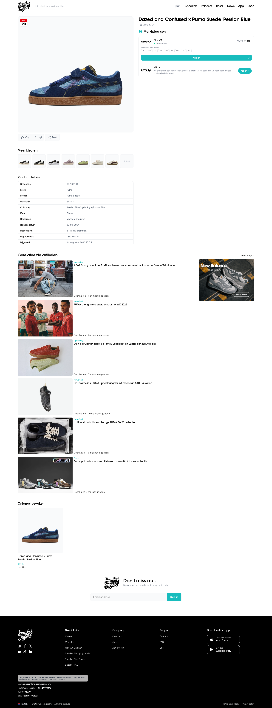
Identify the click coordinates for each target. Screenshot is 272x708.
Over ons (117, 636)
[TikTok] (24, 651)
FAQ (162, 642)
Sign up (174, 597)
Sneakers (191, 6)
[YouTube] (19, 651)
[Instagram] (19, 646)
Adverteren (118, 647)
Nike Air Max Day (73, 647)
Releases (206, 6)
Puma (69, 189)
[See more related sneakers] (126, 161)
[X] (30, 646)
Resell (219, 6)
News (230, 6)
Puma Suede (73, 195)
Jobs (114, 642)
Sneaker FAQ (71, 664)
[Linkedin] (30, 651)
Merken (69, 636)
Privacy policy (248, 704)
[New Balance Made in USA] (226, 280)
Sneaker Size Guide (75, 659)
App (241, 6)
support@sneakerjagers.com (37, 684)
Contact (164, 636)
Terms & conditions (231, 704)
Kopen (221, 57)
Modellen (69, 642)
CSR (162, 647)
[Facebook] (24, 646)
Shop (251, 6)
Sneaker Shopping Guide (77, 653)
